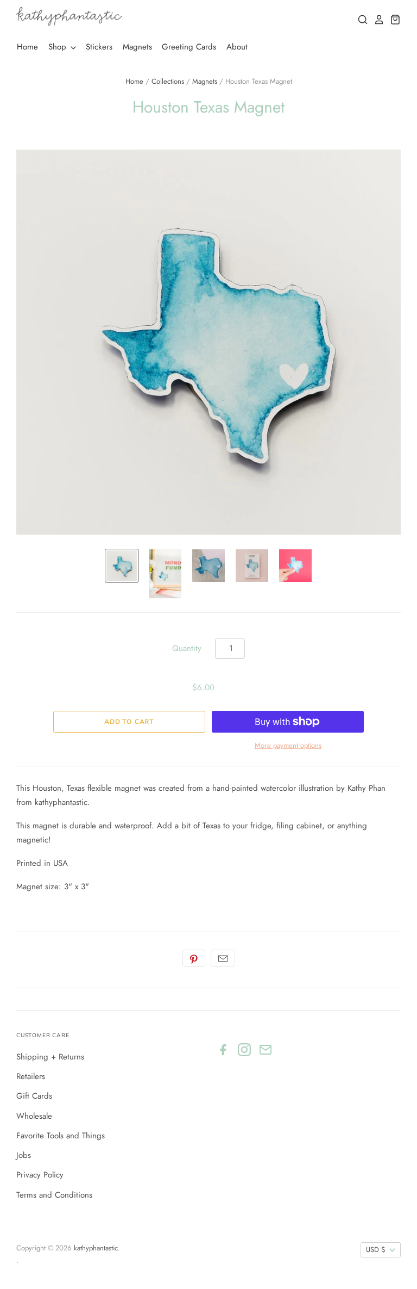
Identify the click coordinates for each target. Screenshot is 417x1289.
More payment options (288, 745)
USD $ (376, 1249)
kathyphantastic (96, 1248)
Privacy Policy (40, 1175)
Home (27, 47)
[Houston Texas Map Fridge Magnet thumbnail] (208, 565)
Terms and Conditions (54, 1195)
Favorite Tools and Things (60, 1136)
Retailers (30, 1076)
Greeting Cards (189, 47)
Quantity (186, 648)
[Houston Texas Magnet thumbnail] (121, 565)
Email (223, 958)
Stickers (99, 47)
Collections (167, 81)
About (237, 47)
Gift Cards (34, 1096)
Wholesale (34, 1116)
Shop (58, 47)
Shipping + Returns (50, 1057)
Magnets (137, 47)
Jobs (23, 1155)
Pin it (193, 958)
